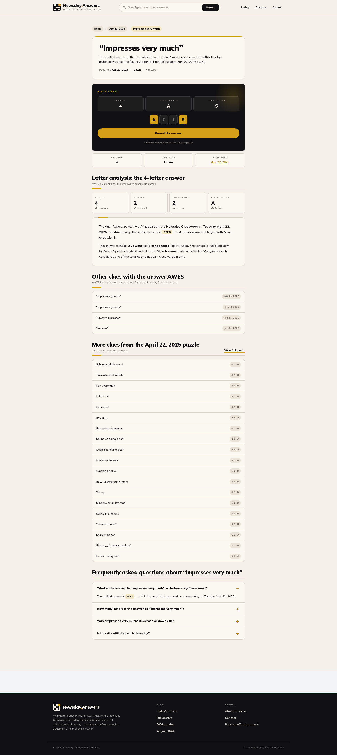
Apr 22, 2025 (117, 28)
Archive (260, 7)
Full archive (164, 718)
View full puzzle (234, 350)
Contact (230, 718)
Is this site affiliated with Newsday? (123, 633)
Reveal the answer (168, 133)
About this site (235, 711)
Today (245, 7)
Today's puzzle (167, 711)
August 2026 (165, 731)
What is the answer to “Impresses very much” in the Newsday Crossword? (152, 588)
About (276, 7)
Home (97, 28)
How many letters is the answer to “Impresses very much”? (140, 608)
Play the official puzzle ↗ (242, 724)
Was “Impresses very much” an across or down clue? (135, 621)
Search (210, 7)
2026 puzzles (165, 724)
